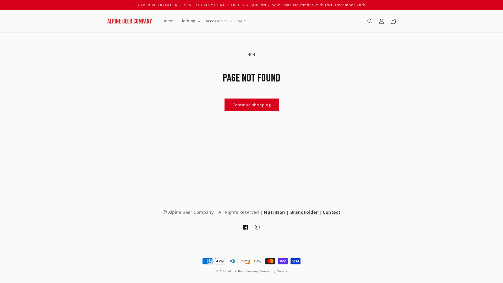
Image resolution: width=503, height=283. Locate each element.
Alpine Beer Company (243, 271)
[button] (189, 20)
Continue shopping (251, 104)
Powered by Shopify (273, 271)
